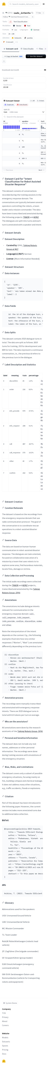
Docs (4, 1053)
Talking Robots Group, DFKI (30, 731)
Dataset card (12, 48)
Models (5, 1037)
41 (33, 17)
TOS (4, 1013)
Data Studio (28, 48)
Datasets (6, 1041)
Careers (5, 1025)
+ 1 (16, 42)
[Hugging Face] (4, 1061)
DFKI (10, 12)
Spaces (5, 1045)
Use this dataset (36, 56)
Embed (41, 101)
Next (40, 170)
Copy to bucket (14, 56)
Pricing (5, 1049)
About (4, 1021)
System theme (11, 1003)
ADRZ (36, 217)
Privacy (5, 1017)
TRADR (26, 217)
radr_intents (22, 13)
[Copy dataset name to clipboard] (32, 13)
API (34, 101)
